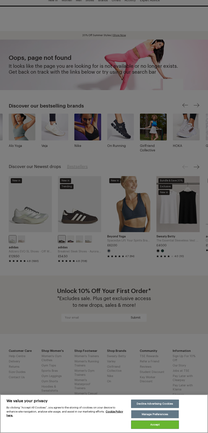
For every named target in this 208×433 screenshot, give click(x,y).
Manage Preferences (155, 414)
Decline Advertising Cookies (155, 403)
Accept (155, 424)
